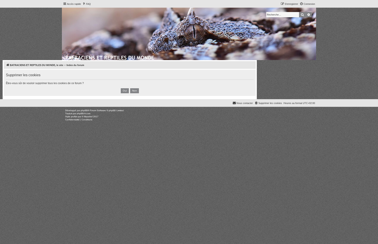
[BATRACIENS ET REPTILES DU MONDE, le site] (110, 57)
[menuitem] (86, 4)
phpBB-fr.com (83, 113)
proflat (74, 116)
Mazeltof (88, 116)
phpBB (84, 110)
